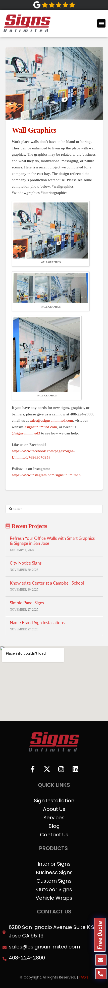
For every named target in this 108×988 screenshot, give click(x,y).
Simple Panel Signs (27, 603)
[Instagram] (61, 769)
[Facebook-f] (32, 769)
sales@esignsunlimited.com (51, 420)
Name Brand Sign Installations (37, 623)
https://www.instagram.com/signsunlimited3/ (46, 475)
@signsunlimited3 (26, 433)
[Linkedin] (75, 769)
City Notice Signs (25, 563)
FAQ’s (83, 977)
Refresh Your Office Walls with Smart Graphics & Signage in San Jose (52, 541)
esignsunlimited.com (41, 427)
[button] (101, 23)
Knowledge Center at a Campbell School (47, 583)
